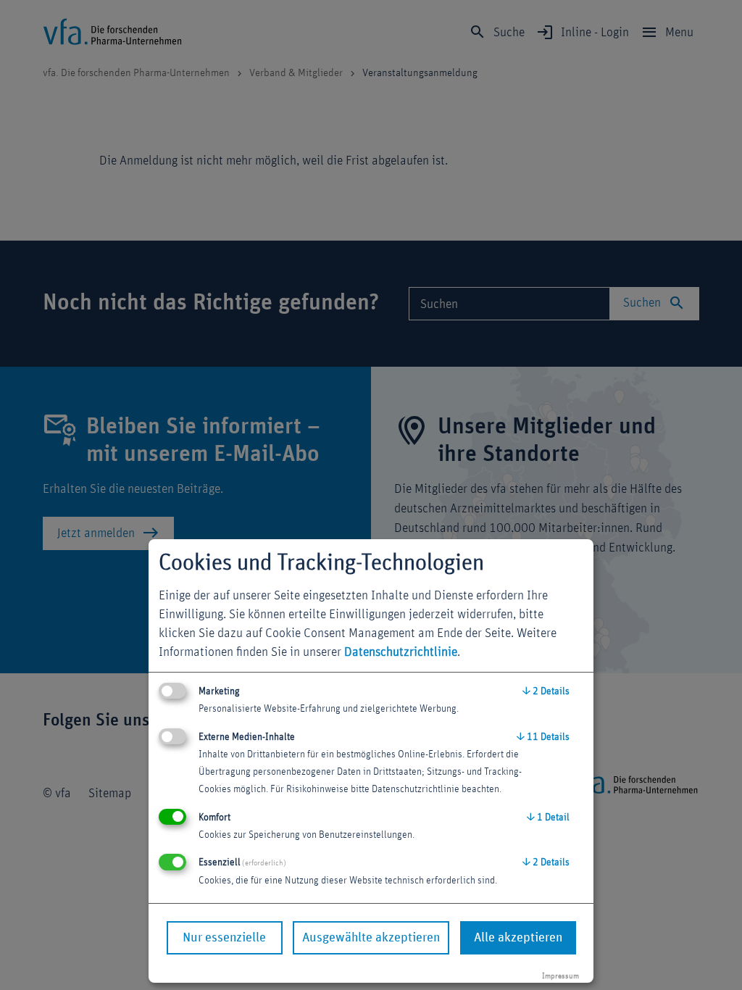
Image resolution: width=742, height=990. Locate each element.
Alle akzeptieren (518, 937)
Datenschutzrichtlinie (400, 652)
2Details (546, 691)
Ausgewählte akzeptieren (371, 937)
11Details (543, 737)
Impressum (560, 976)
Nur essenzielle (224, 937)
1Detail (548, 817)
